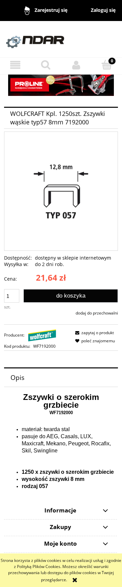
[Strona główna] (61, 38)
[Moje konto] (76, 65)
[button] (15, 65)
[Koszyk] (107, 65)
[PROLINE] (61, 85)
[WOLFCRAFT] (42, 335)
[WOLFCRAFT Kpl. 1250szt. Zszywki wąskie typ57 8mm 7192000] (61, 191)
